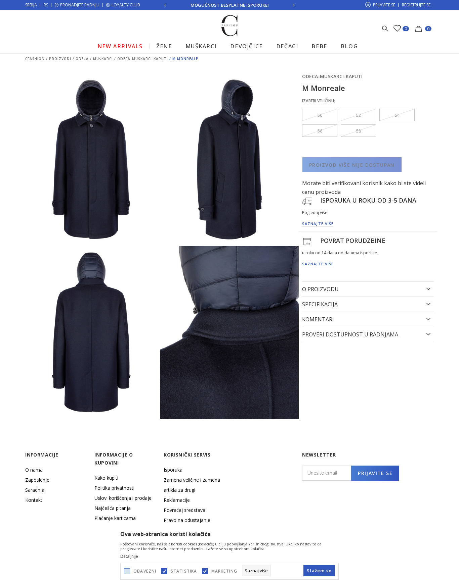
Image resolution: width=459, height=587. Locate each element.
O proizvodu (320, 289)
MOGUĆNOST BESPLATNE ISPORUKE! (230, 5)
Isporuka (173, 470)
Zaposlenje (37, 480)
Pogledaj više (314, 212)
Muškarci (103, 58)
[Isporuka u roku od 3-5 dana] (307, 200)
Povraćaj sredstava (184, 510)
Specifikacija (320, 304)
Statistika (184, 571)
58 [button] (358, 131)
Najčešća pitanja (112, 508)
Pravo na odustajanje (187, 520)
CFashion (35, 58)
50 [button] (320, 115)
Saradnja (34, 490)
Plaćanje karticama (115, 518)
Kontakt (33, 500)
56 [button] (320, 131)
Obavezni (145, 571)
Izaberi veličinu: (318, 101)
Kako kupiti (106, 478)
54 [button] (397, 115)
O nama (34, 470)
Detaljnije (129, 556)
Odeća (82, 58)
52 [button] (358, 115)
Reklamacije (177, 500)
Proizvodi (60, 58)
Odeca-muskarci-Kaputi (142, 58)
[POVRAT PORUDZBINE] (307, 241)
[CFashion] (229, 25)
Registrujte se (416, 5)
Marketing (224, 571)
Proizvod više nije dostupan (352, 165)
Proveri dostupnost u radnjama (350, 334)
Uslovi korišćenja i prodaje (123, 498)
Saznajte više (318, 223)
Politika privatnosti (114, 488)
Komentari (318, 319)
